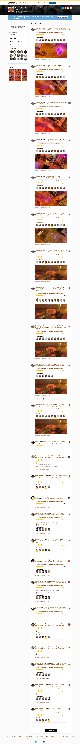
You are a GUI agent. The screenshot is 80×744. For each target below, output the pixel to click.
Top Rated (25, 2)
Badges (42, 736)
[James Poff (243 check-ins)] (21, 55)
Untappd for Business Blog (25, 736)
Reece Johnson (39, 539)
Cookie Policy (28, 738)
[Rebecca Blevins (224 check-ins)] (14, 58)
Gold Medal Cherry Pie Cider (55, 287)
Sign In (45, 2)
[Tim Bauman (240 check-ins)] (25, 55)
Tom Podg (38, 28)
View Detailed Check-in (45, 59)
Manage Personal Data (49, 738)
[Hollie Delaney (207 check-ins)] (25, 58)
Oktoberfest (51, 176)
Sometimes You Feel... (53, 139)
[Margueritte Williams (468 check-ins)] (18, 52)
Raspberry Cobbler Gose (54, 250)
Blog (21, 2)
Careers (59, 736)
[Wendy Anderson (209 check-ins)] (21, 58)
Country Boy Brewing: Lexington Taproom (55, 29)
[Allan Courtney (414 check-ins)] (25, 52)
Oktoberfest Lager (56, 539)
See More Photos (18, 84)
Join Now (52, 2)
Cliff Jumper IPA (55, 455)
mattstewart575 (39, 513)
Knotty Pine (54, 663)
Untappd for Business (10, 736)
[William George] (43, 399)
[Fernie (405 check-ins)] (11, 55)
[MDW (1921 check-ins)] (11, 52)
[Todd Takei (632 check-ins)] (14, 52)
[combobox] (64, 2)
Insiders (31, 2)
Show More (51, 730)
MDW (36, 441)
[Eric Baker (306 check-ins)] (18, 55)
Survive (50, 102)
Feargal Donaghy (39, 455)
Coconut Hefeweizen (53, 213)
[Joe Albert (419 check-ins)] (21, 52)
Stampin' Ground (55, 581)
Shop (39, 2)
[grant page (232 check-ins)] (11, 58)
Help (36, 2)
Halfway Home (53, 497)
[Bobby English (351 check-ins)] (14, 55)
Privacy (73, 736)
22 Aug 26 (37, 449)
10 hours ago (37, 59)
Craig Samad (38, 497)
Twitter (63, 8)
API (63, 736)
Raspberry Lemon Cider (54, 28)
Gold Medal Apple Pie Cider (55, 326)
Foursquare (68, 8)
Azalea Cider (51, 404)
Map (31, 11)
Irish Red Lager (56, 647)
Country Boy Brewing (59, 102)
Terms (67, 736)
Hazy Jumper (54, 513)
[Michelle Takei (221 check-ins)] (18, 58)
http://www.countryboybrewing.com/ (71, 8)
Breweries (36, 736)
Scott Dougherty (39, 475)
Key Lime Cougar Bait (53, 65)
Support (53, 736)
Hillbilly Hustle (51, 364)
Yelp (65, 8)
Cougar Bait (54, 560)
